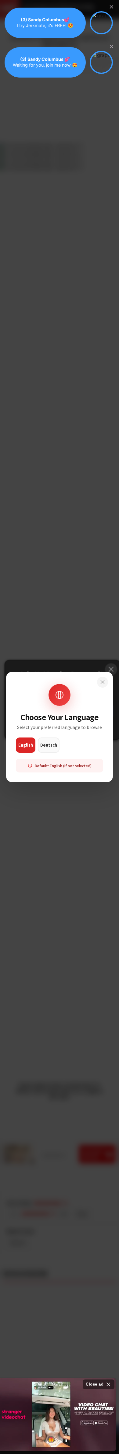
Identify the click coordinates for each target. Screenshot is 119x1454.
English (25, 745)
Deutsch (48, 745)
